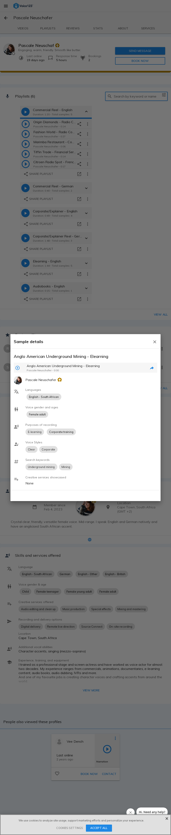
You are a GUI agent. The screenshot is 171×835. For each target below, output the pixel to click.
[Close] (167, 818)
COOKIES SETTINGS (69, 828)
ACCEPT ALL (98, 828)
